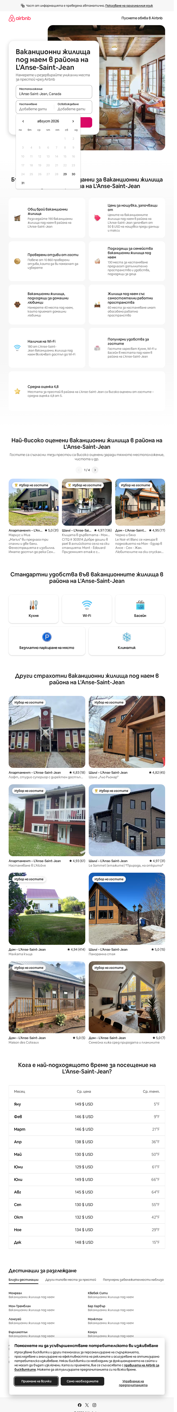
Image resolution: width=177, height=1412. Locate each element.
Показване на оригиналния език (129, 6)
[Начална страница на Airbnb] (20, 18)
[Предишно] (79, 470)
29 (65, 174)
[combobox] (54, 93)
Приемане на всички (36, 1381)
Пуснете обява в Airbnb (142, 18)
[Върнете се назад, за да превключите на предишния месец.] (23, 121)
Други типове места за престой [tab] (70, 1280)
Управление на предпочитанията (133, 1383)
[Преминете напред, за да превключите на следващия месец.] (73, 121)
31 (22, 183)
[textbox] (35, 109)
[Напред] (95, 470)
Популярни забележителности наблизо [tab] (133, 1280)
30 (73, 174)
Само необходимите (82, 1381)
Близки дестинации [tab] (23, 1280)
